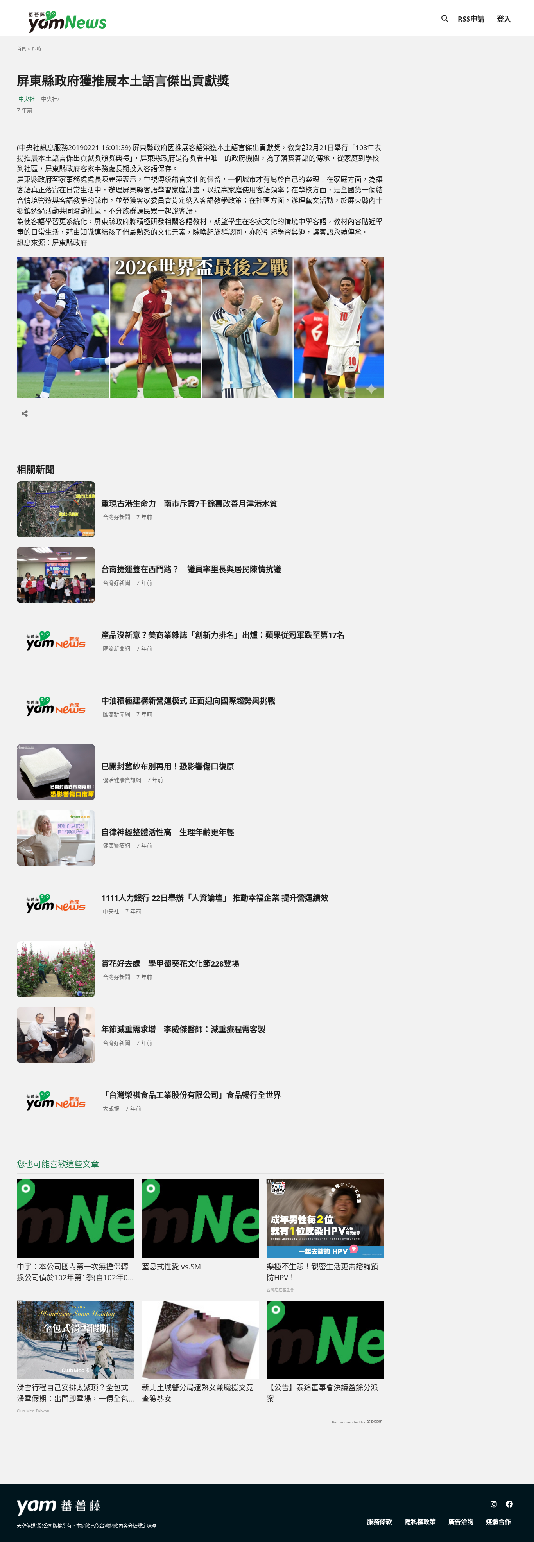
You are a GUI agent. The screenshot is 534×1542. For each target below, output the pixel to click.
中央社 (26, 98)
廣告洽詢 (460, 1521)
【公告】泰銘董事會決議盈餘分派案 (322, 1393)
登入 (504, 18)
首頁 (21, 48)
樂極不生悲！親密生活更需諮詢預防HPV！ (322, 1272)
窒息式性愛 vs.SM (171, 1267)
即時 (36, 48)
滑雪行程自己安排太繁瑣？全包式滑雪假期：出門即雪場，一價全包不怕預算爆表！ (72, 1393)
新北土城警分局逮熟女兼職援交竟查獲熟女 (197, 1393)
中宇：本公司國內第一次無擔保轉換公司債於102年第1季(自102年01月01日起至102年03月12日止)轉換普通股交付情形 (74, 1272)
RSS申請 (471, 18)
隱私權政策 (420, 1521)
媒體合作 (498, 1521)
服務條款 (379, 1521)
